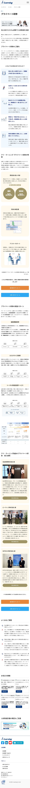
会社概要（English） (7, 753)
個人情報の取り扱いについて (6, 775)
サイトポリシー (4, 777)
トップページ (3, 7)
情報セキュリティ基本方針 (6, 772)
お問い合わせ (5, 768)
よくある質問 (5, 766)
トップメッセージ (6, 755)
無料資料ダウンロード (15, 288)
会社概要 (4, 751)
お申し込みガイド (6, 764)
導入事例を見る (15, 498)
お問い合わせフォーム (15, 295)
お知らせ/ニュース (6, 757)
